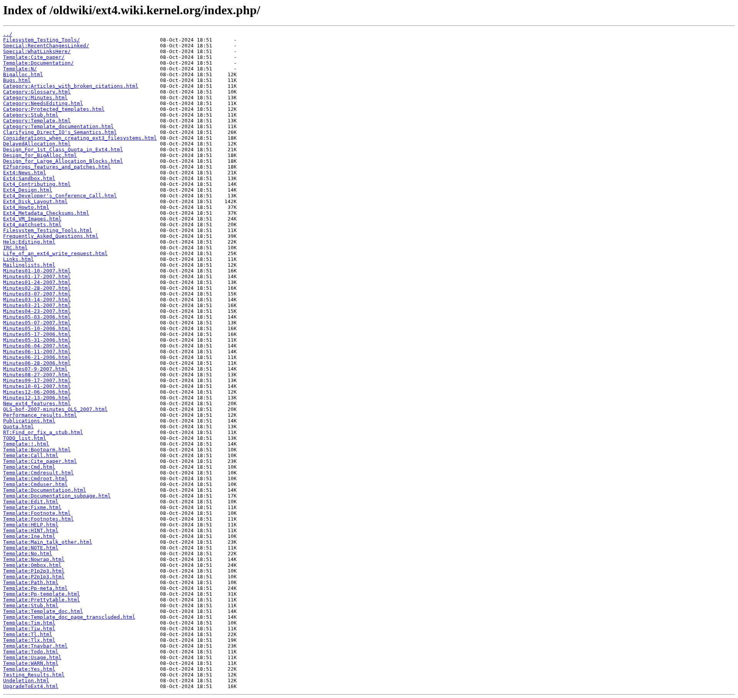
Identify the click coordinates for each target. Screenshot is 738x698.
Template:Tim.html (29, 623)
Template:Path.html (30, 582)
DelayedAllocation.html (37, 144)
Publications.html (29, 421)
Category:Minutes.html (35, 97)
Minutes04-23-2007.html (37, 311)
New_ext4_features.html (37, 403)
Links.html (18, 259)
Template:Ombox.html (32, 565)
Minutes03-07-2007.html (37, 294)
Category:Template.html (37, 121)
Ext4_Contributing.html (37, 184)
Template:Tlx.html (29, 640)
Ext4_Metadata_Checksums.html (46, 213)
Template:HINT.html (30, 530)
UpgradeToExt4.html (30, 686)
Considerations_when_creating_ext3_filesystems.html (80, 138)
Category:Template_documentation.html (58, 126)
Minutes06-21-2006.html (37, 357)
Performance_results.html (40, 415)
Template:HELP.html (30, 525)
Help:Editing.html (29, 242)
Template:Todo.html (30, 652)
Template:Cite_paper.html (40, 461)
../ (7, 34)
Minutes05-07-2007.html (37, 323)
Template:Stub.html (30, 605)
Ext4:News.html (24, 172)
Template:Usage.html (32, 657)
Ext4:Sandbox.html (29, 178)
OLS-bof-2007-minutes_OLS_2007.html (55, 409)
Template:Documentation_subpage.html (57, 496)
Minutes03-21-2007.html (37, 305)
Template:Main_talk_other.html (47, 542)
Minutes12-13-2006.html (37, 398)
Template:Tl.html (27, 634)
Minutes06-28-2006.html (37, 363)
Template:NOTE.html (30, 548)
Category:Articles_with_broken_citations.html (70, 86)
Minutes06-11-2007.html (37, 351)
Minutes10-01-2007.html (37, 386)
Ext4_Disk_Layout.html (35, 201)
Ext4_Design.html (27, 190)
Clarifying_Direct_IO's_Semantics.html (60, 132)
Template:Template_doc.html (43, 611)
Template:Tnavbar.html (35, 646)
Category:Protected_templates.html (54, 109)
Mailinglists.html (29, 265)
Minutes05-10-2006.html (37, 328)
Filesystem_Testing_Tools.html (47, 230)
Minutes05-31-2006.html (37, 340)
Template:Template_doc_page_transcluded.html (69, 617)
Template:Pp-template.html (41, 594)
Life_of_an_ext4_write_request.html (55, 253)
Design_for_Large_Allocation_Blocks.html (63, 161)
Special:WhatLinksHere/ (37, 51)
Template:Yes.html (29, 669)
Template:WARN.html (30, 663)
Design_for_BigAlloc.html (40, 155)
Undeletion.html (26, 680)
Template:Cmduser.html (35, 484)
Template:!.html (26, 444)
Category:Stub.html (30, 115)
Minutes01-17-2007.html (37, 276)
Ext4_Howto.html (26, 207)
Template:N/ (20, 69)
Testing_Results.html (34, 675)
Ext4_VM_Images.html (32, 219)
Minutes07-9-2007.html (35, 369)
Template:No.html (27, 553)
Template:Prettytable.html (41, 600)
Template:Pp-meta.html (35, 588)
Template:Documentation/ (38, 63)
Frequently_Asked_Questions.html (50, 236)
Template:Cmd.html (29, 467)
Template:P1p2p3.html (34, 571)
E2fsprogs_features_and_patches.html (57, 167)
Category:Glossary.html (37, 92)
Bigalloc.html (23, 74)
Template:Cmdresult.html (38, 473)
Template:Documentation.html (44, 490)
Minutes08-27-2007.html (37, 374)
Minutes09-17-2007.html (37, 380)
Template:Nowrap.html (34, 559)
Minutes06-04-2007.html (37, 346)
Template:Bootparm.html (37, 450)
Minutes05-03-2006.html (37, 317)
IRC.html (15, 247)
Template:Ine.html (29, 536)
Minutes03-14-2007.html (37, 299)
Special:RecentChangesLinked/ (46, 45)
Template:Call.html (30, 455)
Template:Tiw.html (29, 628)
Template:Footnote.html (37, 513)
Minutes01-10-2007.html (37, 271)
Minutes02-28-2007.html (37, 288)
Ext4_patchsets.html (32, 224)
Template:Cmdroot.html (35, 478)
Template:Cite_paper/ (34, 57)
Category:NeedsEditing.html (43, 103)
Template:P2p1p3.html (34, 576)
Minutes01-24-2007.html (37, 282)
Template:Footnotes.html (38, 519)
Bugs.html (17, 80)
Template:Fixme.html (32, 507)
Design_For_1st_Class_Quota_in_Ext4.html (63, 149)
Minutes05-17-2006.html (37, 334)
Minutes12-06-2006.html (37, 392)
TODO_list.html (24, 438)
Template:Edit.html (30, 501)
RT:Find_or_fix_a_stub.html (43, 432)
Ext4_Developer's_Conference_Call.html (60, 196)
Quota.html (18, 426)
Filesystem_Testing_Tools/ (41, 40)
